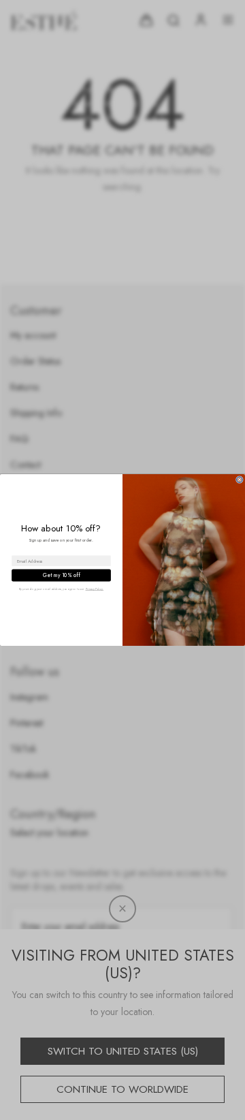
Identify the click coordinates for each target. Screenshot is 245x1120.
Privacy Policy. (95, 589)
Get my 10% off (61, 576)
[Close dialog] (239, 480)
